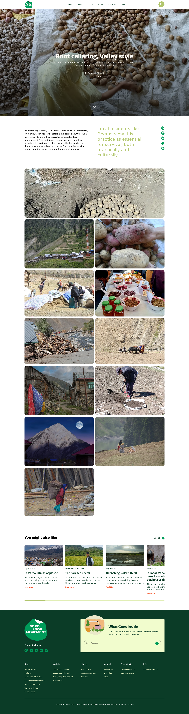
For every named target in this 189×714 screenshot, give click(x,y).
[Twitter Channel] (31, 650)
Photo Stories (29, 692)
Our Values (108, 673)
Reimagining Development (63, 677)
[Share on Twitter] (162, 133)
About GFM (108, 669)
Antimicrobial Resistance (33, 677)
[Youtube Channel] (41, 650)
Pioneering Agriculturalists (34, 681)
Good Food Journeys (88, 673)
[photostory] (94, 193)
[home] (28, 4)
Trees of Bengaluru (128, 669)
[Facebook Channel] (36, 650)
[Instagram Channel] (26, 650)
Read (27, 664)
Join (145, 664)
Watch (56, 664)
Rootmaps (84, 677)
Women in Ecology (31, 688)
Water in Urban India (32, 684)
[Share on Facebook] (162, 143)
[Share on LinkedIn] (162, 128)
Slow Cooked (86, 669)
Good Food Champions (61, 669)
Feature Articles (30, 669)
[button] (69, 5)
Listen (84, 664)
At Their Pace (58, 681)
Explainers (28, 673)
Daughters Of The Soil (61, 673)
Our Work (126, 664)
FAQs (106, 677)
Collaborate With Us (150, 669)
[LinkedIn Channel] (46, 650)
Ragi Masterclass (127, 673)
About (107, 664)
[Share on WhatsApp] (162, 138)
